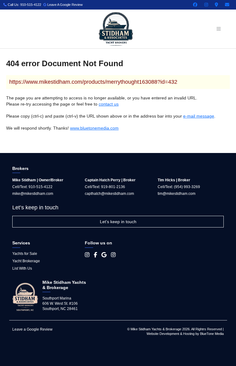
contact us (109, 104)
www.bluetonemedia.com (94, 128)
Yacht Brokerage (26, 261)
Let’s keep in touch (118, 221)
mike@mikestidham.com (32, 193)
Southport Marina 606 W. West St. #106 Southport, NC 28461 (60, 303)
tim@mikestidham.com (176, 193)
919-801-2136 (113, 187)
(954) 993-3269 (187, 187)
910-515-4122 (41, 187)
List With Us (22, 268)
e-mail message (198, 116)
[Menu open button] (218, 29)
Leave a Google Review (32, 329)
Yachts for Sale (24, 253)
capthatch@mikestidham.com (109, 193)
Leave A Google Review (64, 4)
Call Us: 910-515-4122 (24, 4)
